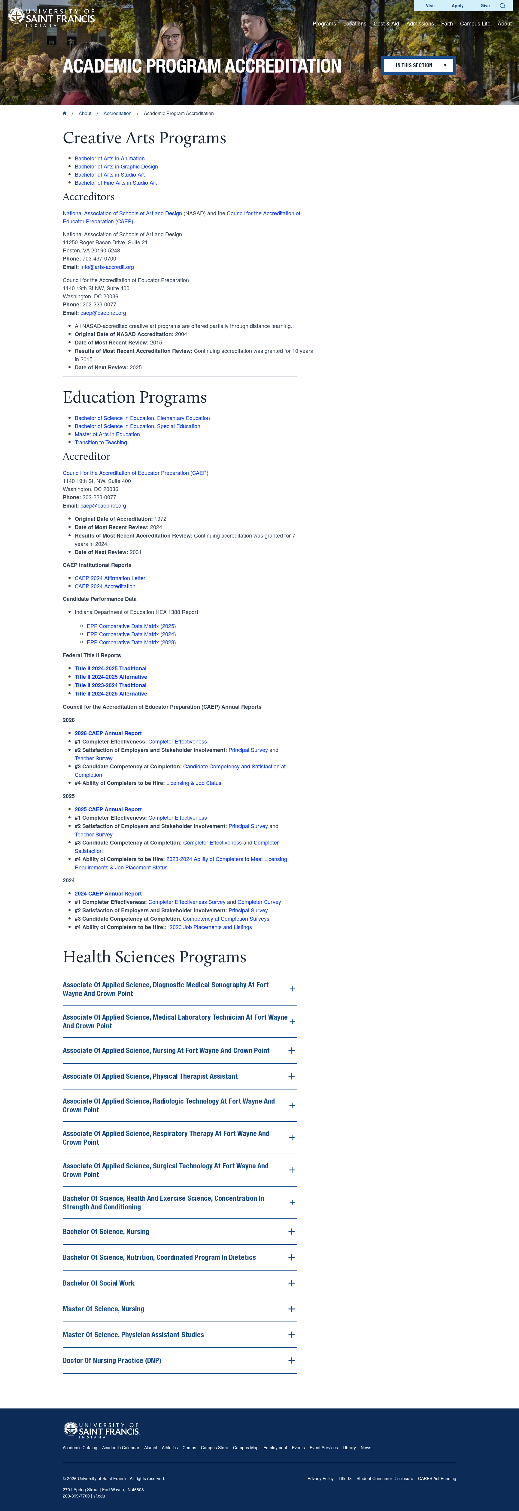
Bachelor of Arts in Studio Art (110, 174)
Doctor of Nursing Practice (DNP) (112, 1360)
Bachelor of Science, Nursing (106, 1231)
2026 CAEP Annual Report (108, 733)
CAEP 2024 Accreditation (105, 586)
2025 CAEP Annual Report (108, 809)
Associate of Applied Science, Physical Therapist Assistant (150, 1076)
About (85, 113)
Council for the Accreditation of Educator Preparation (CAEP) (135, 472)
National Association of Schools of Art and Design (122, 213)
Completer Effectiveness (177, 741)
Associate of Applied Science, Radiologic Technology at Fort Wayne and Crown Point (169, 1105)
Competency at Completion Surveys (226, 918)
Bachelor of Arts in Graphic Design (116, 166)
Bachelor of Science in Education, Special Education (137, 426)
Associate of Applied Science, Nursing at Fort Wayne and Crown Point (166, 1050)
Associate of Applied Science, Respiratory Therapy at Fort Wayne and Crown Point (166, 1137)
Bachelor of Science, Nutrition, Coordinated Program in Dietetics (159, 1257)
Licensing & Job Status (193, 782)
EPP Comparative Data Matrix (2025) (131, 626)
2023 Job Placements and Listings (211, 927)
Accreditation (118, 113)
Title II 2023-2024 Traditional (111, 685)
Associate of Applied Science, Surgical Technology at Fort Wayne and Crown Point (166, 1170)
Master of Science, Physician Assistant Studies (133, 1334)
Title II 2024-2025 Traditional (111, 668)
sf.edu (99, 1496)
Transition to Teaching (101, 442)
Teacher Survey (94, 758)
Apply (458, 5)
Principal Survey (248, 749)
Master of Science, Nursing (103, 1308)
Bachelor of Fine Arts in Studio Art (116, 182)
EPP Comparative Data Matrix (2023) (131, 642)
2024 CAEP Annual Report (108, 893)
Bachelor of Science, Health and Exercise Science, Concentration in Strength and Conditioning (163, 1202)
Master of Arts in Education (107, 434)
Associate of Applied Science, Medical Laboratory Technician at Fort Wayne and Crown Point (175, 1021)
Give (485, 5)
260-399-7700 (76, 1496)
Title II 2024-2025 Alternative (111, 693)
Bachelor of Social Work (99, 1283)
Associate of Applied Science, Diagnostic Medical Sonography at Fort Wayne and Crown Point (166, 988)
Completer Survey (259, 901)
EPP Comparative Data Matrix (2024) (131, 634)
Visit (430, 5)
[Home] (52, 17)
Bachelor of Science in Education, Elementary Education (142, 418)
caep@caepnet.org (103, 312)
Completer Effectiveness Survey (187, 901)
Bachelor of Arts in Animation (110, 158)
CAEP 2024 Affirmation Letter (110, 578)
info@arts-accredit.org (107, 266)
